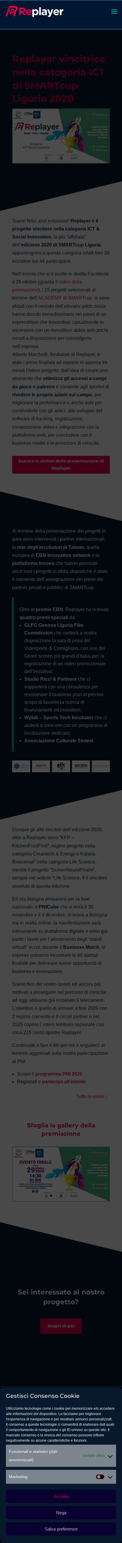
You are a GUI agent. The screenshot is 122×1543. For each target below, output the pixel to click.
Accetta (61, 1496)
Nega (61, 1512)
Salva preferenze (61, 1528)
